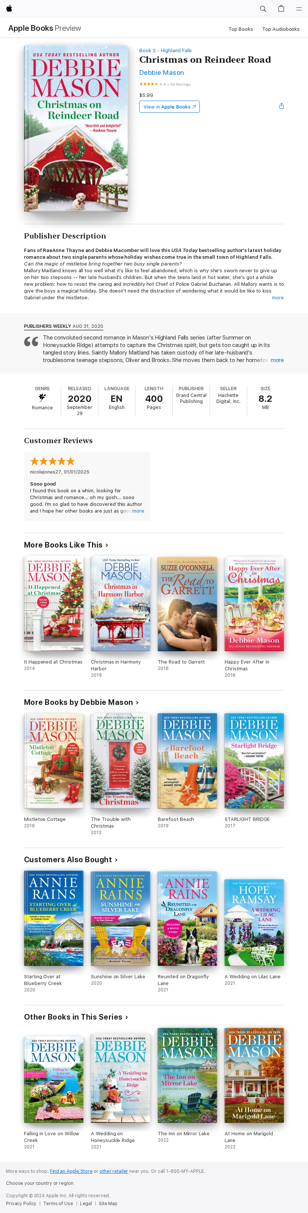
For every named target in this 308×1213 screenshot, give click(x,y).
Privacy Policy (21, 1203)
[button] (263, 9)
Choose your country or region (40, 1183)
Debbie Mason (161, 72)
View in (166, 107)
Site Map (108, 1203)
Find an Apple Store (71, 1171)
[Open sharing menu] (281, 106)
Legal (86, 1203)
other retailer (114, 1171)
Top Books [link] (240, 29)
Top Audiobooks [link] (281, 29)
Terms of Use (58, 1203)
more (278, 297)
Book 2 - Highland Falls (165, 50)
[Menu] (299, 9)
